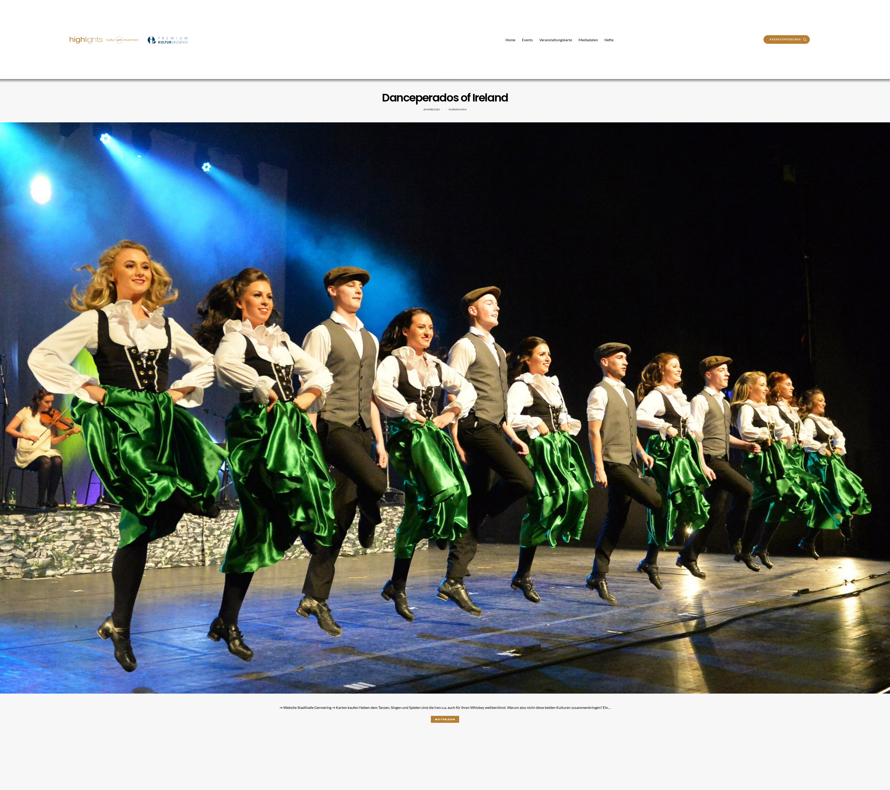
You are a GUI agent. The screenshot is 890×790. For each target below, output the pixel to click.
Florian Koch (458, 109)
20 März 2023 (431, 109)
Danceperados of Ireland (445, 97)
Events (527, 40)
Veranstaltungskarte (555, 40)
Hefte (608, 40)
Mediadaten (588, 40)
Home (510, 40)
